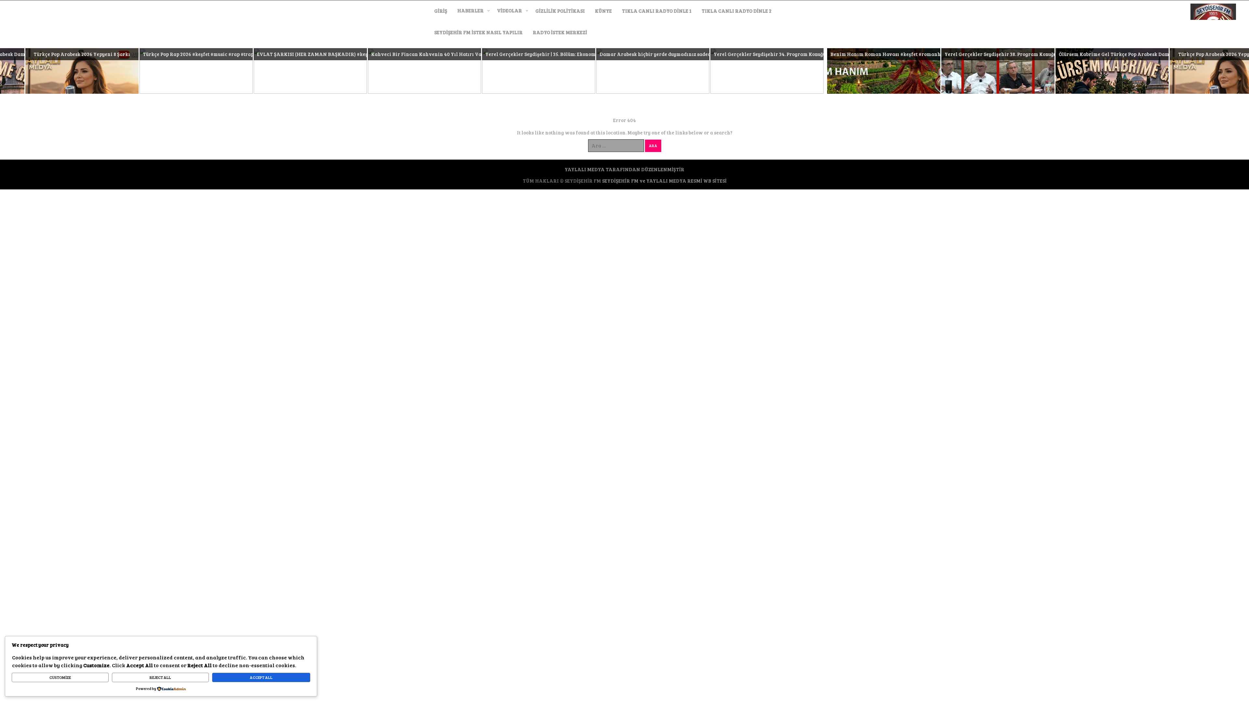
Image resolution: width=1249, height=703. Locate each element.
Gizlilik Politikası (560, 10)
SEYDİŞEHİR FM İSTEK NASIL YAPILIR (478, 32)
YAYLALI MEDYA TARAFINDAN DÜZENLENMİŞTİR (624, 169)
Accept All (261, 677)
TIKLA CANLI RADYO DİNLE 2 (737, 10)
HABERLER (470, 10)
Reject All (160, 677)
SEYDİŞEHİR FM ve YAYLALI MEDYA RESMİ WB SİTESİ (664, 180)
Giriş (440, 10)
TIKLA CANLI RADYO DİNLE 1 (657, 10)
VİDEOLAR (509, 10)
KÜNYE (603, 10)
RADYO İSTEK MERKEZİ (560, 32)
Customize (60, 677)
